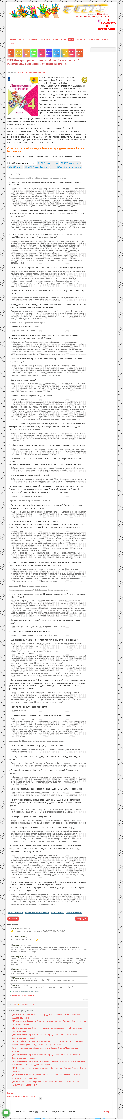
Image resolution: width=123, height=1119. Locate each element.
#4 (12, 957)
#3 (12, 969)
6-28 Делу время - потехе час (22, 163)
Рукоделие (32, 39)
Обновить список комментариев (26, 992)
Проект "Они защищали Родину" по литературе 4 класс (36, 1045)
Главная (12, 39)
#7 (12, 928)
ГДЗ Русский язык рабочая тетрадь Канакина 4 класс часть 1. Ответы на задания (47, 1041)
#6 (12, 937)
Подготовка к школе (49, 39)
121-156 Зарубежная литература (66, 167)
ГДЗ (71, 39)
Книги (21, 39)
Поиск (11, 43)
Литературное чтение (15, 912)
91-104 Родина (15, 167)
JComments (85, 999)
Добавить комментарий (23, 996)
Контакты (11, 1093)
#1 (12, 985)
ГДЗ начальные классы (74, 912)
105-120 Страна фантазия (36, 167)
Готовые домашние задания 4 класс (37, 912)
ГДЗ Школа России (57, 912)
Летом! (105, 39)
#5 (12, 945)
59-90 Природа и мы (70, 163)
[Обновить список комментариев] (20, 924)
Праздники (80, 39)
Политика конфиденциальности (21, 1096)
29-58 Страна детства (48, 163)
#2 (12, 978)
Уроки (63, 39)
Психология (94, 39)
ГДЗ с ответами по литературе (31, 72)
